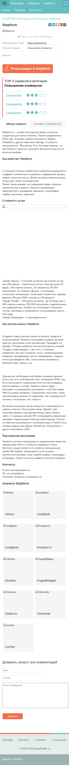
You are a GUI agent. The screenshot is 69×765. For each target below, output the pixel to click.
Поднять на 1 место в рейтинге (36, 36)
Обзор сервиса (16, 123)
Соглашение (59, 739)
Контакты (35, 10)
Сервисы (49, 3)
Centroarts (17, 759)
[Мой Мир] (64, 24)
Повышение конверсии (47, 18)
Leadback (13, 113)
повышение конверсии (39, 48)
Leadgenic (13, 104)
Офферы (34, 3)
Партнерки (17, 3)
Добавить (13, 716)
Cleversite (13, 95)
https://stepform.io (37, 43)
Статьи (6, 10)
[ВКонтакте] (49, 24)
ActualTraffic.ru (10, 18)
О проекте (41, 739)
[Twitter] (53, 24)
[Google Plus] (60, 24)
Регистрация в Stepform (30, 68)
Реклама (19, 10)
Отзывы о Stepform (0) (47, 123)
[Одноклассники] (57, 24)
